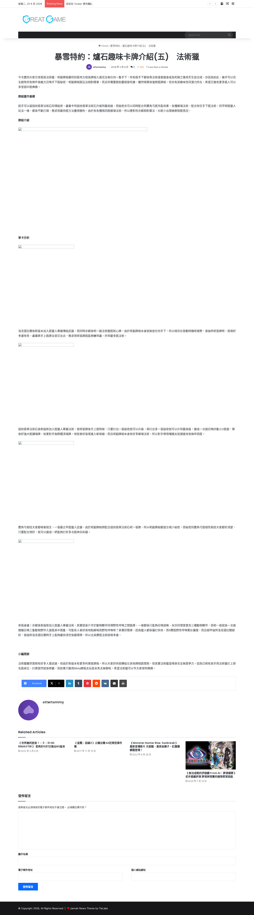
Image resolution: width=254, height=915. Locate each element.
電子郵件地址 (25, 869)
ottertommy (99, 67)
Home (104, 45)
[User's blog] (42, 19)
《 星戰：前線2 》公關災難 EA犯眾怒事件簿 (98, 744)
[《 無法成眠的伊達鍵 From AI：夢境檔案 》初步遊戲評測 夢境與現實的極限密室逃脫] (211, 755)
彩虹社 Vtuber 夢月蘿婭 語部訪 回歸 (86, 3)
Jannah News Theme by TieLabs (89, 908)
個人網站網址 (138, 869)
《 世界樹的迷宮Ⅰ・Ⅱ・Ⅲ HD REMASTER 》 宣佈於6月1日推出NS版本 (41, 744)
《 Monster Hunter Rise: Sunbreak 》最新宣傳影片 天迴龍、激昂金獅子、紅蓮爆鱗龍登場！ (155, 746)
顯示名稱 (23, 854)
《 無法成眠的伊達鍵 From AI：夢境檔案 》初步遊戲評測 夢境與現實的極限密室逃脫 (210, 774)
